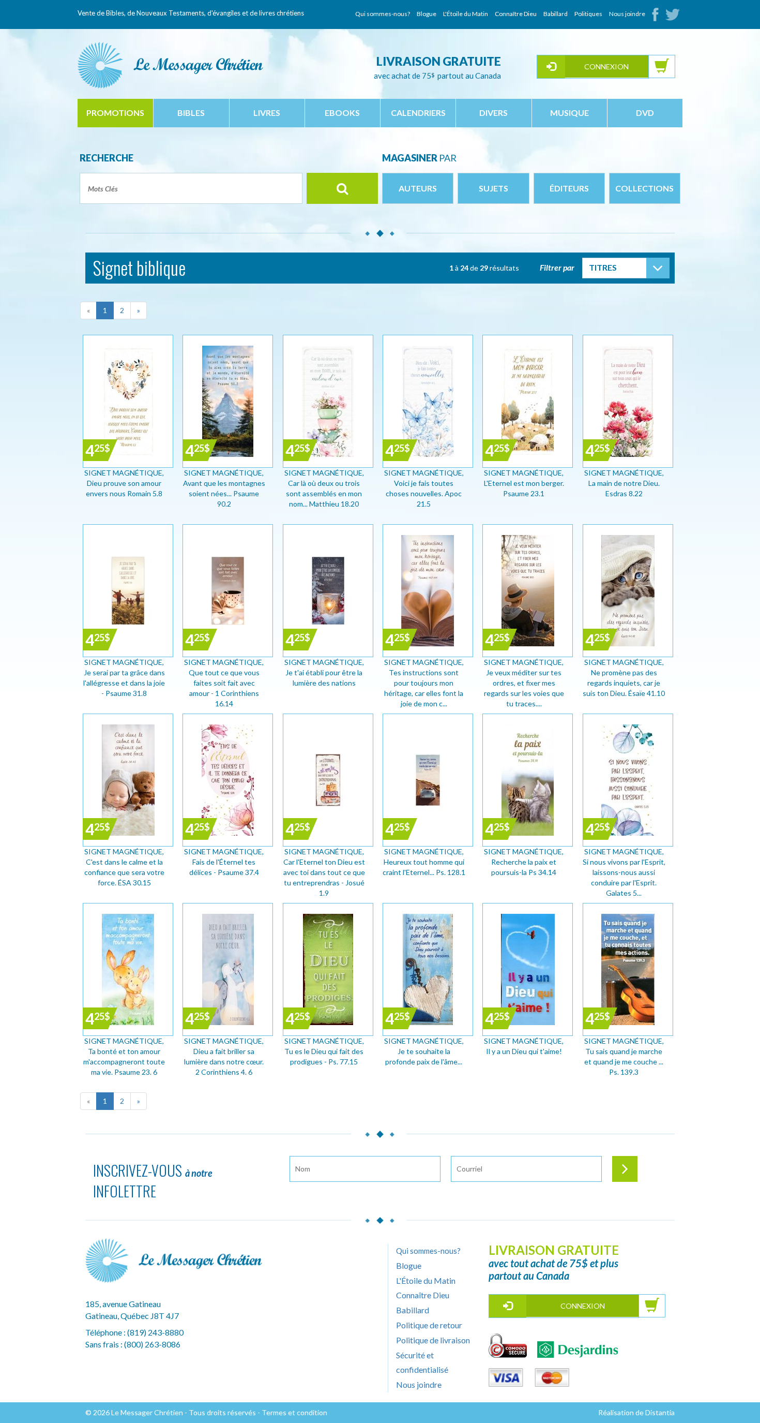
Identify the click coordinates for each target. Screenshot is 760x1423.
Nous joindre (627, 14)
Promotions (115, 112)
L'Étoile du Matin (465, 14)
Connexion (606, 66)
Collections (644, 188)
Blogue (426, 14)
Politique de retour (429, 1325)
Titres (603, 267)
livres (266, 112)
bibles (191, 112)
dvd (645, 112)
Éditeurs (569, 188)
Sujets (493, 188)
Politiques (588, 14)
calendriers (418, 112)
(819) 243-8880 (155, 1332)
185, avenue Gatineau (123, 1304)
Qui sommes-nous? (382, 14)
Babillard (555, 14)
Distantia (660, 1412)
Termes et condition (294, 1412)
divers (493, 112)
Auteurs (418, 188)
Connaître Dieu (516, 14)
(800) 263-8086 (152, 1344)
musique (569, 112)
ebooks (342, 112)
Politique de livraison (433, 1340)
